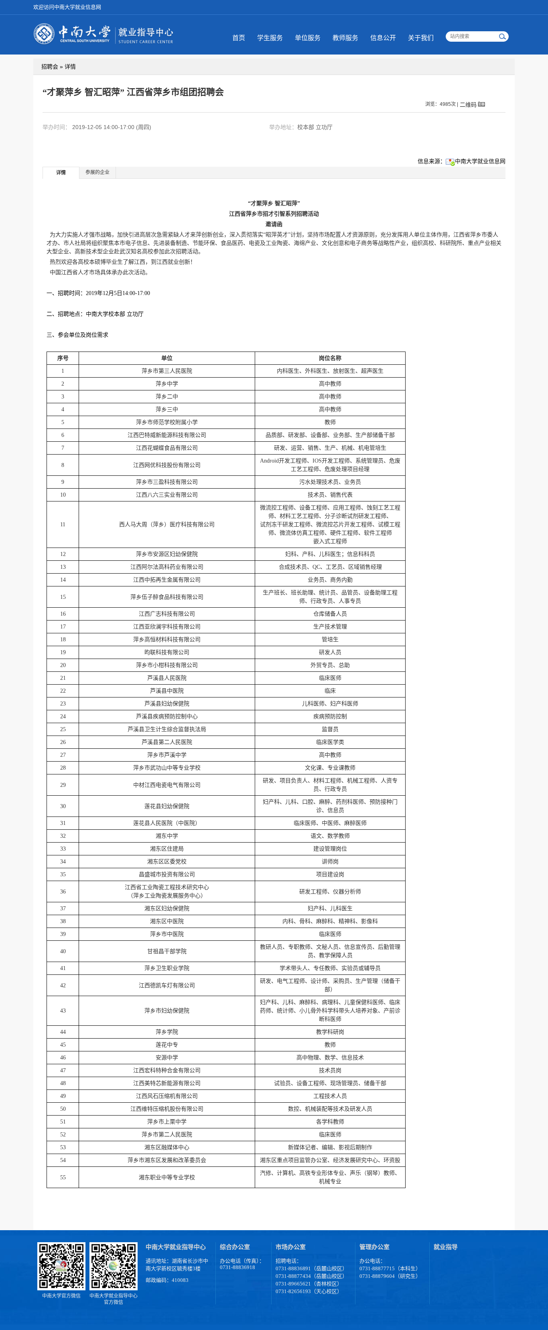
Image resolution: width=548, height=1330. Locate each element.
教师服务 (345, 37)
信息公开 (383, 37)
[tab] (61, 172)
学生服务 (270, 37)
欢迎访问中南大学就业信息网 (67, 7)
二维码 (468, 104)
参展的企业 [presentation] (97, 172)
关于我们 (421, 37)
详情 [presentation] (61, 173)
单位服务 (308, 37)
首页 (238, 37)
